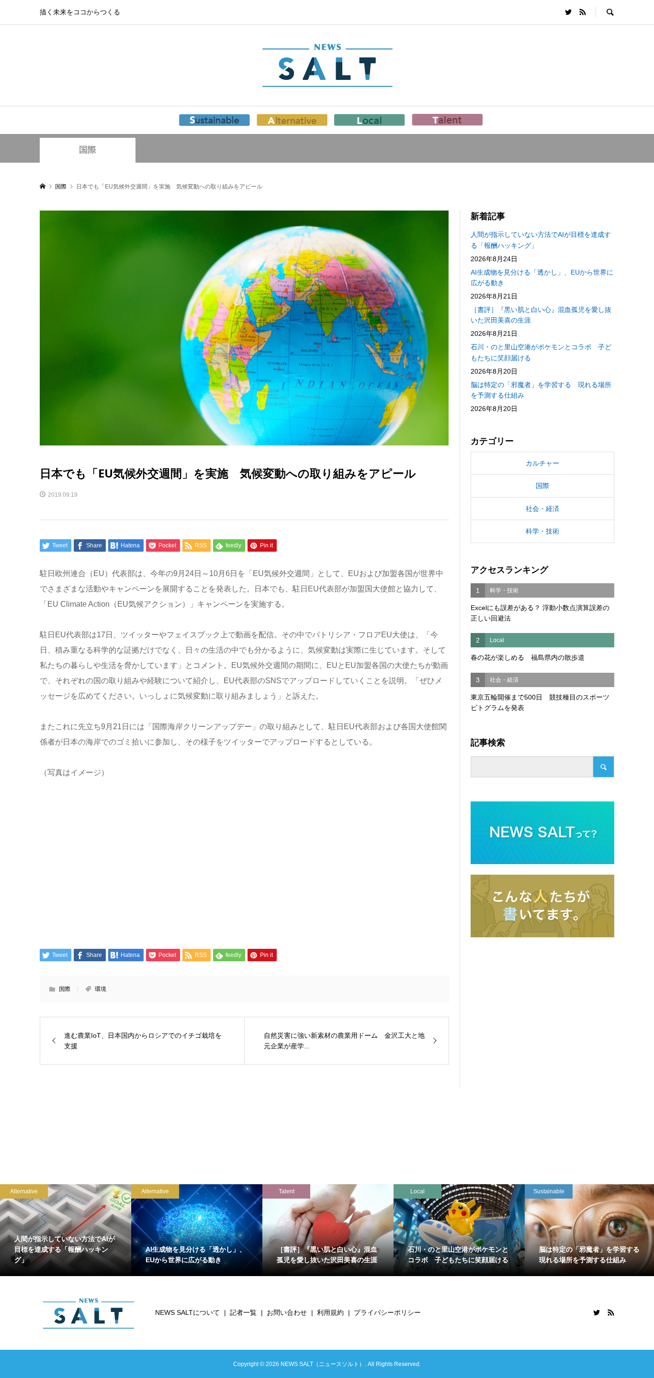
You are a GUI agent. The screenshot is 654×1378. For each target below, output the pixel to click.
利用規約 (330, 1312)
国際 (87, 150)
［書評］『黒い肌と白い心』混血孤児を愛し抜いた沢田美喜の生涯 (541, 315)
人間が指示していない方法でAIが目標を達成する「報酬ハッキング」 (541, 240)
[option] (65, 1230)
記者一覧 (243, 1312)
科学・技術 (542, 531)
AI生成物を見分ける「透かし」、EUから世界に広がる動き (542, 277)
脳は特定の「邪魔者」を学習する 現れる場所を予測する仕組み (541, 390)
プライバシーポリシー (387, 1312)
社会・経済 (542, 508)
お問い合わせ (287, 1312)
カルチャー (542, 463)
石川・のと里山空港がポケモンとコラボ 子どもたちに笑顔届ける (541, 352)
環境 (100, 989)
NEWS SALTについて (187, 1312)
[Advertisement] (244, 863)
